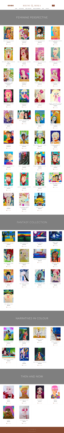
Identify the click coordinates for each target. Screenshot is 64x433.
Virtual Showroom (36, 8)
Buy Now (9, 44)
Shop (43, 8)
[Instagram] (11, 5)
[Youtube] (10, 5)
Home (16, 8)
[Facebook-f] (28, 429)
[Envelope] (35, 429)
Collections (21, 8)
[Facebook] (8, 5)
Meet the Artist (28, 8)
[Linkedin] (13, 5)
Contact (47, 8)
